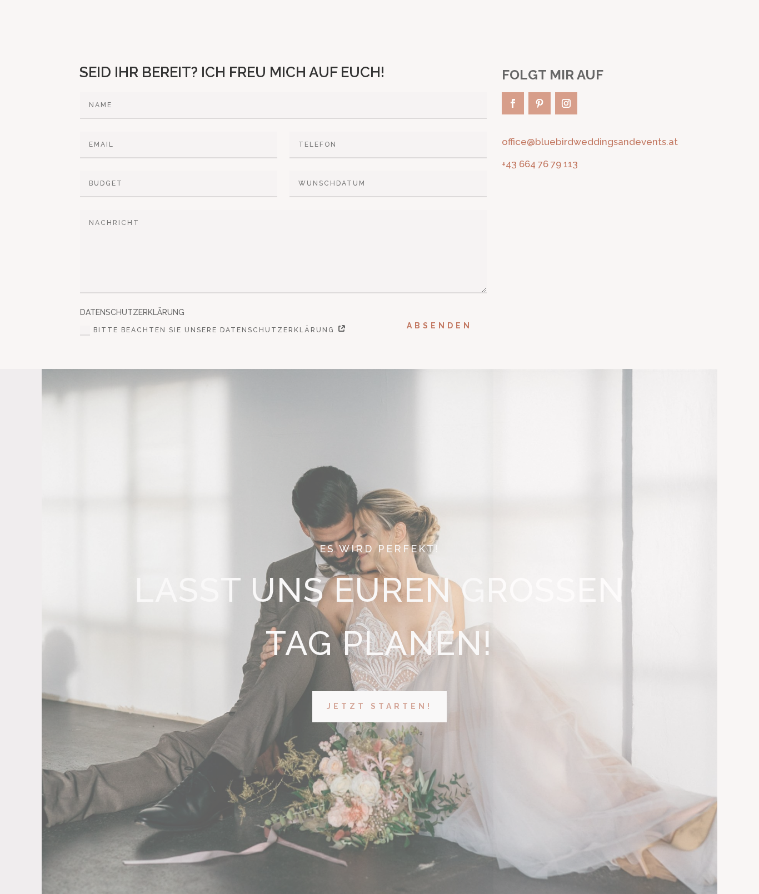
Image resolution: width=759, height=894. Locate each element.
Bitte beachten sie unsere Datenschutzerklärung (215, 330)
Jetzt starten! (379, 706)
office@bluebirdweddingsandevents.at (590, 141)
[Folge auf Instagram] (566, 103)
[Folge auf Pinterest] (539, 103)
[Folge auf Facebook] (513, 103)
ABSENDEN (439, 325)
